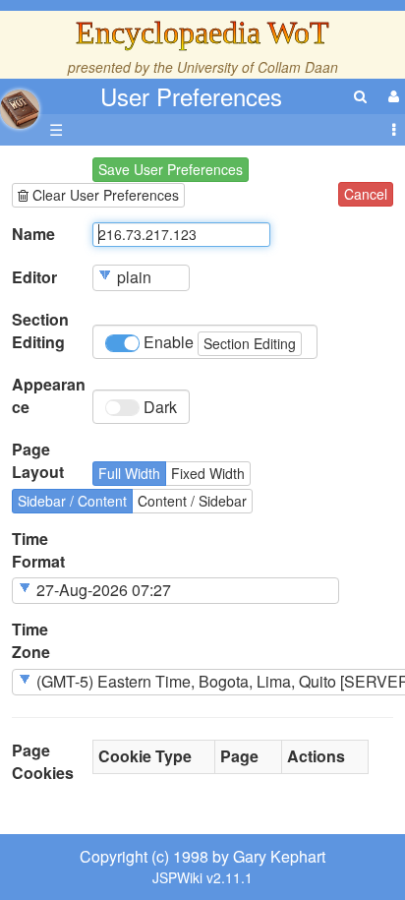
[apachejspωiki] (19, 104)
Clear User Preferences (104, 195)
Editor (34, 277)
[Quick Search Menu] (360, 96)
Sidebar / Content (72, 500)
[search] (360, 96)
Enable (218, 341)
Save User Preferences (170, 169)
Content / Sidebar (192, 500)
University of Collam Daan (257, 67)
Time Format (38, 550)
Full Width (129, 473)
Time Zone (31, 641)
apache (19, 109)
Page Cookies (43, 762)
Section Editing (40, 331)
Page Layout (38, 461)
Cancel (365, 194)
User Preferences (191, 96)
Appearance (49, 396)
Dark (158, 406)
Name (33, 234)
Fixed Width (208, 473)
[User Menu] (391, 96)
